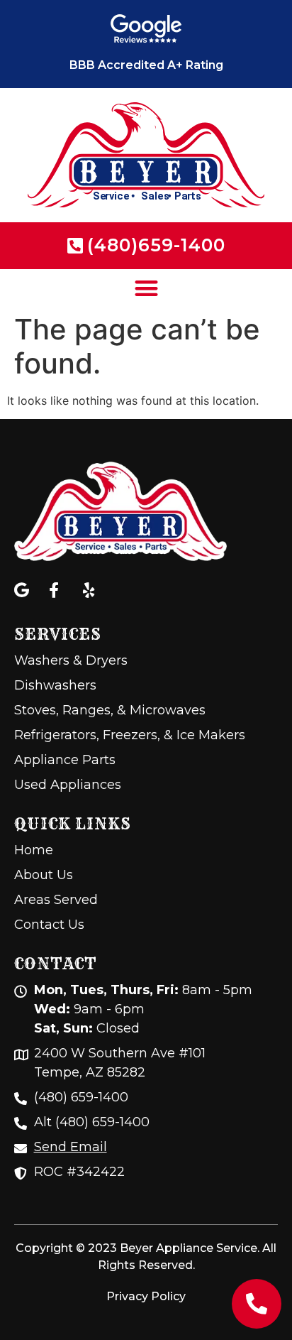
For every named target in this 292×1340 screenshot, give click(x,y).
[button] (146, 288)
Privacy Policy (146, 1296)
